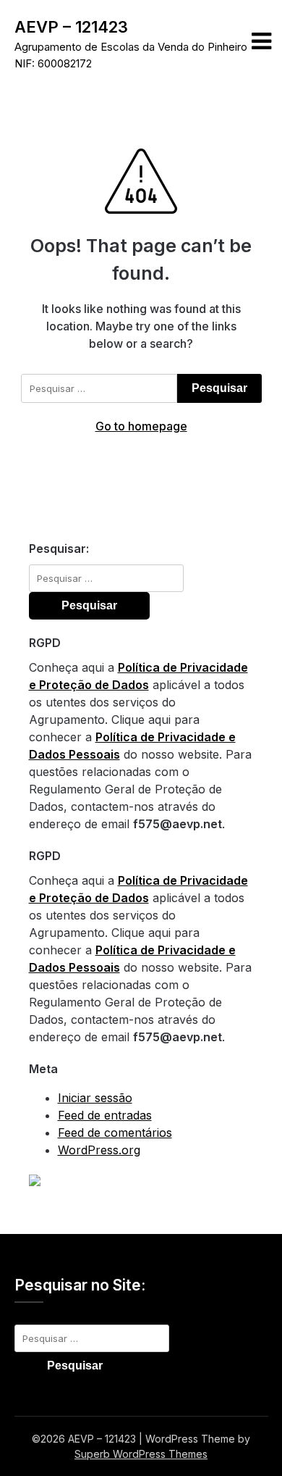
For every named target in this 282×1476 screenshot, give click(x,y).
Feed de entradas (105, 1115)
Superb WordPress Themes (141, 1454)
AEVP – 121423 (71, 26)
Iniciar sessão (95, 1098)
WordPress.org (99, 1150)
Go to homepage (141, 426)
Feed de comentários (115, 1132)
